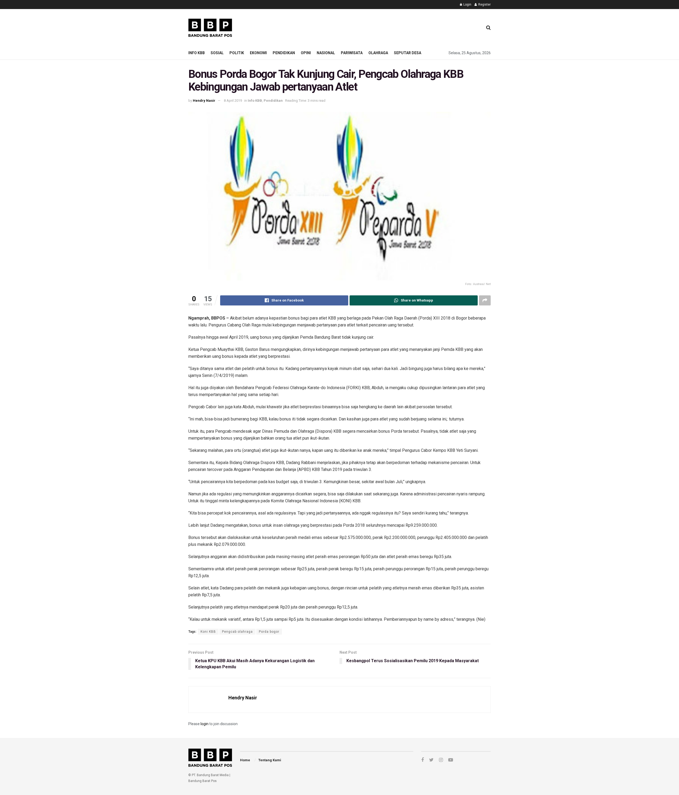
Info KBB (196, 53)
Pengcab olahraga (237, 632)
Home (245, 760)
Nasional (326, 53)
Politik (236, 53)
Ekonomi (258, 53)
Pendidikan (284, 53)
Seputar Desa (407, 53)
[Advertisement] (382, 27)
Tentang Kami (269, 760)
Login (467, 4)
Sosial (217, 53)
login (204, 724)
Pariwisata (352, 53)
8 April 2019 (233, 101)
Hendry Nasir (204, 101)
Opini (306, 53)
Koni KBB (208, 632)
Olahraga (378, 53)
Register (484, 4)
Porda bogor (269, 632)
